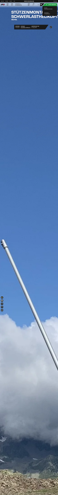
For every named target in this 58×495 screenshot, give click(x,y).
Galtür (2, 1)
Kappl (11, 1)
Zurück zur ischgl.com (29, 1)
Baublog (55, 1)
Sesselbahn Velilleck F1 (25, 27)
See (14, 1)
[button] (38, 4)
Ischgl (6, 1)
